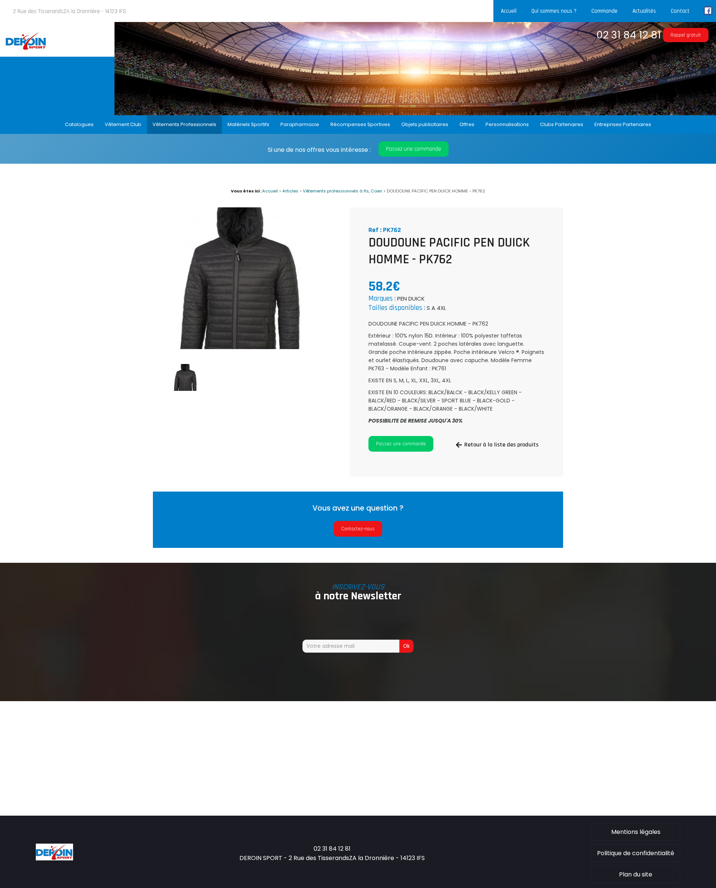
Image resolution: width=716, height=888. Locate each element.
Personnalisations (507, 124)
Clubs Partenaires (561, 124)
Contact (680, 11)
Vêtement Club (123, 124)
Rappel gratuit (686, 35)
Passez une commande (413, 149)
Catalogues (79, 124)
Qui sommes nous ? (554, 11)
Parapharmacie (299, 124)
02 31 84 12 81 (628, 35)
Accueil (508, 11)
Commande (604, 11)
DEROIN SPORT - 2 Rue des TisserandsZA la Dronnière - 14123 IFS (332, 858)
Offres (466, 124)
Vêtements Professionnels (184, 124)
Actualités (644, 11)
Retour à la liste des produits (501, 445)
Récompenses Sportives (360, 124)
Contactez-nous (358, 528)
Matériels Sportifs (248, 124)
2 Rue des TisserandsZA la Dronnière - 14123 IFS (69, 11)
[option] (238, 278)
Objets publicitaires (424, 124)
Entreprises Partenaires (622, 124)
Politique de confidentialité (635, 853)
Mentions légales (635, 832)
